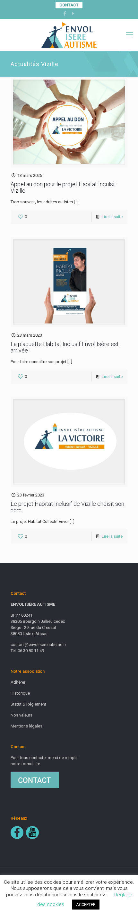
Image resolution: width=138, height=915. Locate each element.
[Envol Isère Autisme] (69, 35)
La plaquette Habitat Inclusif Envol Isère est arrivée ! (65, 347)
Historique (20, 693)
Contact (69, 5)
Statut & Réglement (28, 704)
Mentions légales (26, 726)
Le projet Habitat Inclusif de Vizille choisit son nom (67, 507)
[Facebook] (65, 13)
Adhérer (18, 682)
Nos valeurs (21, 715)
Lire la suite (112, 216)
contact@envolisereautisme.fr (38, 644)
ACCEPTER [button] (86, 904)
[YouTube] (73, 13)
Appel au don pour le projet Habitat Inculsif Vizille (63, 187)
